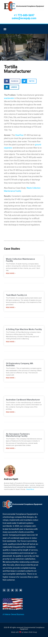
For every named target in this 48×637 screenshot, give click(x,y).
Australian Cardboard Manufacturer (23, 399)
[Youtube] (20, 590)
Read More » (10, 273)
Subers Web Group (30, 632)
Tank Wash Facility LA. (16, 295)
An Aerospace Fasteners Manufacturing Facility (18, 435)
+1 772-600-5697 (24, 15)
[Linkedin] (4, 590)
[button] (5, 29)
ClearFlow (19, 135)
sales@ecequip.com (24, 18)
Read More (30, 489)
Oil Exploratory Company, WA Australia (19, 364)
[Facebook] (8, 590)
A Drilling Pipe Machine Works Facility (24, 329)
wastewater (9, 98)
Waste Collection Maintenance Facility (20, 260)
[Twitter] (12, 590)
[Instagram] (16, 590)
